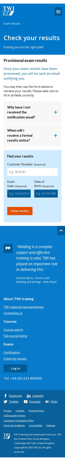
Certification (12, 352)
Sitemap (50, 425)
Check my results (15, 359)
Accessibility (35, 425)
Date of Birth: (44, 184)
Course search (13, 330)
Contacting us (13, 313)
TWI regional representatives (24, 307)
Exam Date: (16, 184)
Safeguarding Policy (14, 415)
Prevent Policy (36, 410)
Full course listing (15, 336)
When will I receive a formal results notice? (19, 135)
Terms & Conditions (14, 425)
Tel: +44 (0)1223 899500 (23, 378)
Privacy (8, 410)
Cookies (20, 410)
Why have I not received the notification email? (21, 112)
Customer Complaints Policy (19, 420)
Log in (15, 368)
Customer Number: (26, 164)
